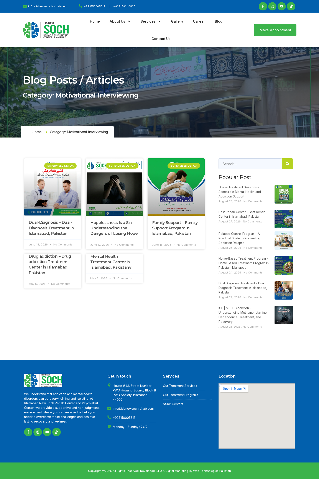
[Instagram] (272, 6)
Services (148, 21)
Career (199, 21)
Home (95, 21)
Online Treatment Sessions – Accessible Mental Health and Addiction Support (240, 191)
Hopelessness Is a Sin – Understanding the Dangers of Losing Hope (114, 228)
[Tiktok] (291, 6)
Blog (218, 21)
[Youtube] (282, 6)
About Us (117, 21)
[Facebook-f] (263, 6)
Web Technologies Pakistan (212, 470)
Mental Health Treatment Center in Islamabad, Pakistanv (110, 262)
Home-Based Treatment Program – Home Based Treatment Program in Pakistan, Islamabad (244, 263)
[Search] (287, 163)
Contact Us (161, 38)
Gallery (177, 21)
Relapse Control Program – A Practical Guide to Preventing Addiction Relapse (239, 238)
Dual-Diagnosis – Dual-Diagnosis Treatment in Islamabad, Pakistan (51, 228)
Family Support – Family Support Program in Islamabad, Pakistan (175, 228)
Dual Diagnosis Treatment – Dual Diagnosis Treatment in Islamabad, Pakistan (243, 287)
